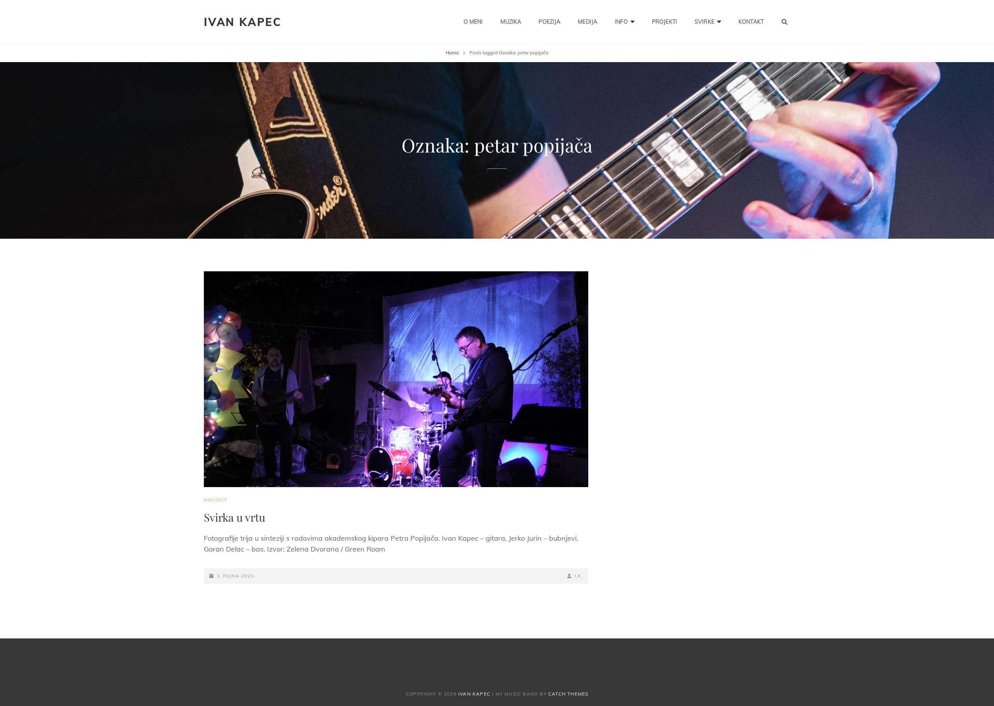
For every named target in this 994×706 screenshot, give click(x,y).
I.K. (579, 576)
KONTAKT (751, 21)
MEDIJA (587, 21)
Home (452, 53)
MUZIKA (510, 21)
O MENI (473, 21)
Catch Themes (568, 694)
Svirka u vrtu (234, 517)
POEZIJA (549, 21)
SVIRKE (704, 21)
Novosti (215, 500)
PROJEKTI (664, 21)
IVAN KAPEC (243, 22)
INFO (621, 21)
